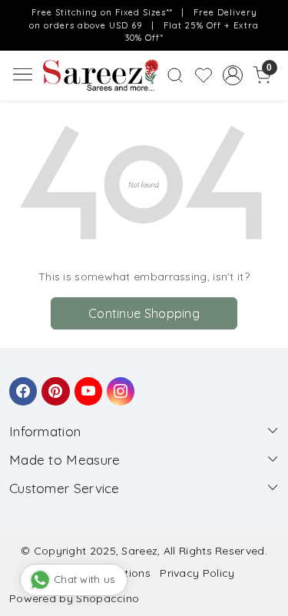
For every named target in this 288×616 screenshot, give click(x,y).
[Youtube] (86, 384)
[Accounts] (232, 75)
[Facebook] (20, 384)
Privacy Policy (197, 573)
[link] (175, 75)
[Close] (271, 16)
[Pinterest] (53, 384)
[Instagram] (118, 384)
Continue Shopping (144, 313)
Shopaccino (107, 598)
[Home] (100, 75)
